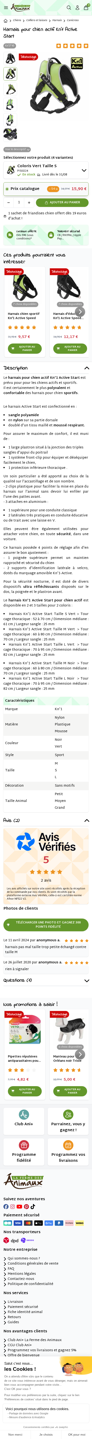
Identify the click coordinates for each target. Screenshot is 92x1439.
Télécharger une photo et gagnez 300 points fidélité (48, 925)
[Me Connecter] (77, 7)
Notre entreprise (20, 1250)
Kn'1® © (9, 46)
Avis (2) (11, 820)
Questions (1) (17, 980)
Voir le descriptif (15, 149)
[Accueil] (5, 21)
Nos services (15, 1293)
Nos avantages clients (25, 1331)
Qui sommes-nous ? (24, 1258)
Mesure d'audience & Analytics (27, 1417)
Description (15, 368)
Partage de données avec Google (28, 1413)
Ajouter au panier (65, 202)
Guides (13, 1322)
